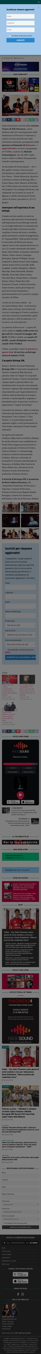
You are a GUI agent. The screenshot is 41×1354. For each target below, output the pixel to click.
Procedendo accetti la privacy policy (21, 36)
